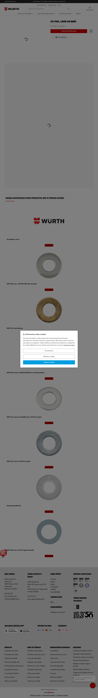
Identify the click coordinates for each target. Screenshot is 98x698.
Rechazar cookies (49, 356)
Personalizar (49, 351)
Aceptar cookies (49, 362)
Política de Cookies (69, 345)
